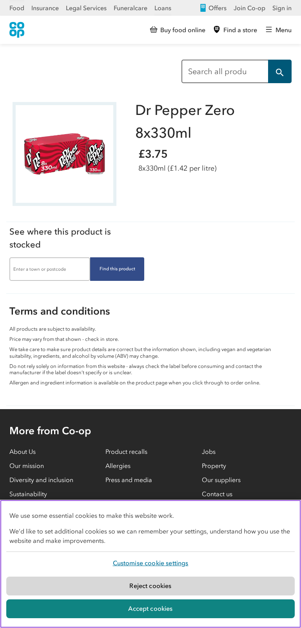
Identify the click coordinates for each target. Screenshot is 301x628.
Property (214, 466)
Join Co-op (249, 8)
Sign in (282, 8)
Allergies (118, 466)
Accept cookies (150, 608)
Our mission (26, 466)
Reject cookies (150, 586)
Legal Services (86, 8)
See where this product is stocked (60, 238)
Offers (218, 8)
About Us (22, 451)
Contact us (217, 494)
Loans (162, 8)
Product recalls (126, 451)
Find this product (117, 268)
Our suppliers (221, 480)
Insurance (45, 8)
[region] (150, 564)
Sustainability (28, 494)
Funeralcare (130, 8)
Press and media (128, 480)
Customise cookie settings (151, 563)
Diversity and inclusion (41, 480)
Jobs (209, 451)
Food (16, 8)
